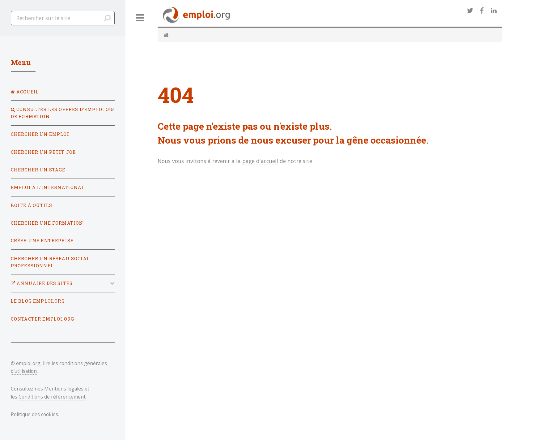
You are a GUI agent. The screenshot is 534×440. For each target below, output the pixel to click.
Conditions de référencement (52, 396)
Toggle (140, 18)
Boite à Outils (31, 205)
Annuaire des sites (44, 283)
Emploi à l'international (48, 187)
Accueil (27, 92)
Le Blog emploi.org (38, 301)
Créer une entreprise (42, 241)
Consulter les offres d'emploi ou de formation (62, 112)
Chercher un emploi (40, 134)
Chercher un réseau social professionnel (50, 262)
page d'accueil (260, 161)
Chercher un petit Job (43, 152)
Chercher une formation (47, 223)
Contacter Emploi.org (42, 319)
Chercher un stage (38, 170)
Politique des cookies (34, 414)
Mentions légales (63, 388)
